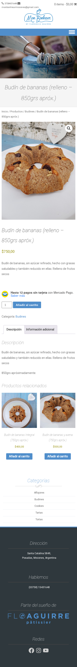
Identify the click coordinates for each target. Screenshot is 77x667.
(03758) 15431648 (39, 587)
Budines (29, 111)
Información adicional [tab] (40, 329)
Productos (16, 111)
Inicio (5, 111)
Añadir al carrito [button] (19, 456)
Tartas (39, 512)
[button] (68, 128)
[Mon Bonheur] (38, 16)
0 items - (63, 4)
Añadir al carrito (27, 305)
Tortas (39, 519)
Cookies (39, 506)
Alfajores (39, 492)
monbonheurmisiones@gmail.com (20, 7)
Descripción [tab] (14, 329)
